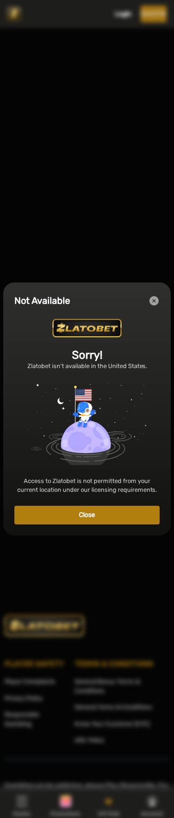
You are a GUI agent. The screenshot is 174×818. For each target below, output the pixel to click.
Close (87, 515)
